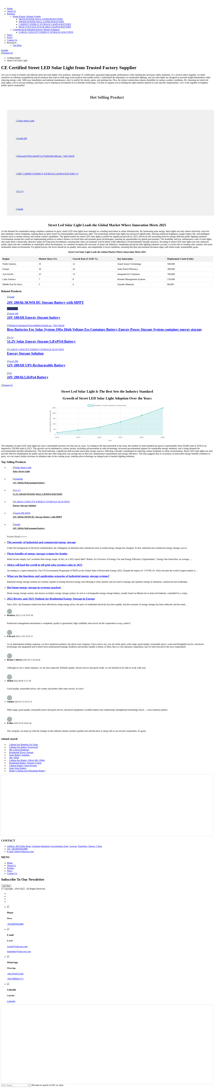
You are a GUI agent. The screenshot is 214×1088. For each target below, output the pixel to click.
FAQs (10, 37)
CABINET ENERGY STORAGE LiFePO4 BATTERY (45, 24)
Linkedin (11, 1001)
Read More (12, 308)
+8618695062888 (15, 924)
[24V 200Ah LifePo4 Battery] (9, 373)
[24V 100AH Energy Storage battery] (12, 313)
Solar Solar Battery (18, 768)
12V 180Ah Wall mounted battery (29, 483)
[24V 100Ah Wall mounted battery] (16, 524)
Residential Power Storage (21, 752)
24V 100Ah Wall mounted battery (29, 528)
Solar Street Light (21, 471)
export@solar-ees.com (17, 946)
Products (11, 14)
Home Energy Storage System (27, 16)
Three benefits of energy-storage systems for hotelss (37, 553)
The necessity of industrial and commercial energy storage (41, 542)
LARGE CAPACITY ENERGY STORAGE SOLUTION (46, 32)
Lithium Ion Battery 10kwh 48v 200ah (27, 760)
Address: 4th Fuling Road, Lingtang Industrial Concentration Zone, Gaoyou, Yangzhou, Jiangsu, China (54, 846)
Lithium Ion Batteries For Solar (23, 744)
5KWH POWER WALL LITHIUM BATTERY (41, 19)
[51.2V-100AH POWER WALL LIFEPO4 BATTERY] (17, 490)
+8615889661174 (15, 979)
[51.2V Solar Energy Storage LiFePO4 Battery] (10, 337)
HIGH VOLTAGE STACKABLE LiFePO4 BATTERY (45, 27)
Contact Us (12, 40)
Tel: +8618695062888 (17, 849)
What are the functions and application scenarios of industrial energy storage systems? (58, 576)
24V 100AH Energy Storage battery (33, 317)
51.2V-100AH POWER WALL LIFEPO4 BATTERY (37, 494)
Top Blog (17, 45)
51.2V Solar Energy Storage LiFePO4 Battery (41, 341)
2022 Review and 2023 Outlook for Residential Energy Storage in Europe (51, 598)
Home (10, 8)
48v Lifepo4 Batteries (19, 750)
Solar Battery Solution (19, 755)
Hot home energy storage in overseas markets (34, 587)
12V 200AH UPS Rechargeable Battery (36, 365)
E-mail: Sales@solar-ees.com (20, 851)
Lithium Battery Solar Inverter (23, 765)
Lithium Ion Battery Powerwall (23, 747)
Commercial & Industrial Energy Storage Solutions (36, 29)
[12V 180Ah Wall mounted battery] (18, 479)
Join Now (6, 886)
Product (10, 868)
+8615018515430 (15, 974)
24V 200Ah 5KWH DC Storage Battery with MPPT (45, 302)
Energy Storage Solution (25, 353)
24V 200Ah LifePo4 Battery (27, 377)
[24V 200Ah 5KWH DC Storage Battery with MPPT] (10, 297)
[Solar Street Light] (22, 467)
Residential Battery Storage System (25, 763)
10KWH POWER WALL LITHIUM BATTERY (41, 21)
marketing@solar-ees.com (19, 951)
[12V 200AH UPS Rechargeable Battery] (12, 361)
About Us (11, 11)
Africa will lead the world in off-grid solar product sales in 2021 (44, 564)
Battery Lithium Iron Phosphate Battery (27, 771)
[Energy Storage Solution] (35, 349)
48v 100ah (14, 757)
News (9, 35)
